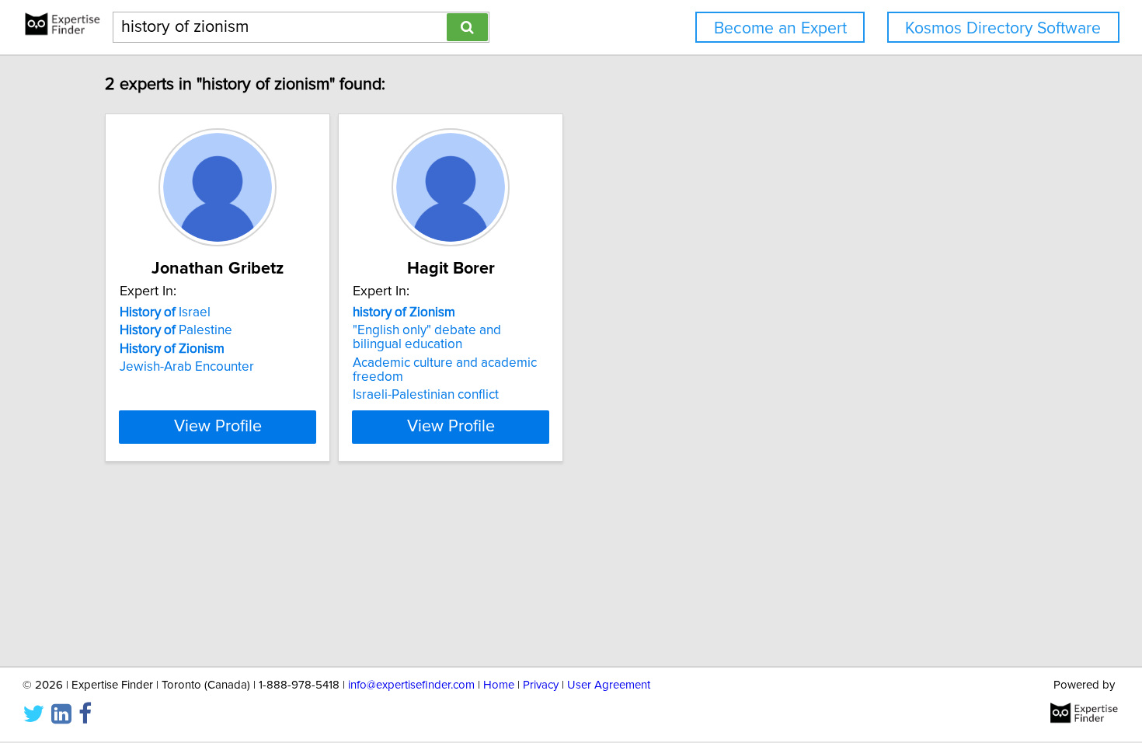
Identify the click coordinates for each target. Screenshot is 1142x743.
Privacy (541, 685)
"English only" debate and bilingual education (427, 337)
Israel (165, 312)
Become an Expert (780, 28)
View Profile (218, 426)
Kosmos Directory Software (1003, 28)
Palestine (176, 330)
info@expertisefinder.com (411, 685)
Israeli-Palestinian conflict (426, 395)
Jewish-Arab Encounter (187, 367)
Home (498, 685)
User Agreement (608, 685)
